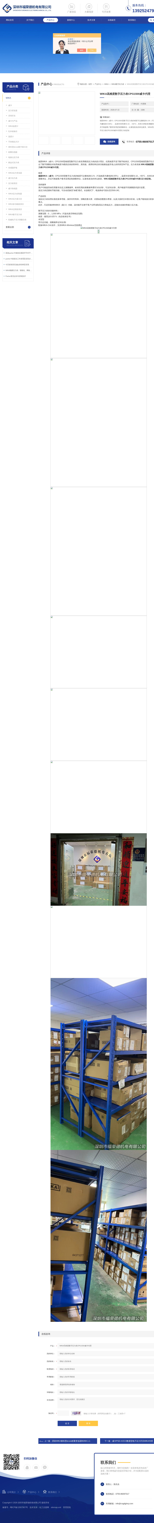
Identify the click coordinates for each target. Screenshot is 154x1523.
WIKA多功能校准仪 (16, 204)
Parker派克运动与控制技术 (16, 276)
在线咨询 (111, 142)
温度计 (11, 136)
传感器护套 (12, 168)
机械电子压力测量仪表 (17, 220)
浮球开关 (12, 116)
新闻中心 (71, 20)
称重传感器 (12, 152)
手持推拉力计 (13, 142)
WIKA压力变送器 (15, 173)
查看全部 (10, 227)
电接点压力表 (13, 157)
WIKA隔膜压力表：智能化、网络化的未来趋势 (19, 270)
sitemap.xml (56, 1507)
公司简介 (11, 1492)
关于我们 (30, 20)
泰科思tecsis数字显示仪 (17, 147)
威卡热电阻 (12, 188)
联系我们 (132, 20)
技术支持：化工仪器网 (39, 1507)
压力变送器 (12, 110)
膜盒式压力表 (13, 162)
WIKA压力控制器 (15, 194)
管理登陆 (67, 1507)
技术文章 (91, 20)
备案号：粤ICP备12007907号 (15, 1507)
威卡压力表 (12, 178)
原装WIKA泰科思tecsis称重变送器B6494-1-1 (71, 1441)
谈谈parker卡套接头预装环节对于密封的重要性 (19, 253)
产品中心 (50, 20)
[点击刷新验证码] (76, 1413)
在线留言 (112, 20)
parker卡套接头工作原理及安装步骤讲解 (19, 259)
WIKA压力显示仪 (15, 199)
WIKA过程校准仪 (15, 209)
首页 (90, 84)
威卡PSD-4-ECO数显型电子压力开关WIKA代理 (132, 1441)
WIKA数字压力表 (15, 214)
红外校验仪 (12, 131)
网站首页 (10, 20)
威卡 (10, 105)
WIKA (8, 98)
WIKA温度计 (13, 126)
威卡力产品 (12, 121)
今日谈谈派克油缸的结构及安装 (17, 265)
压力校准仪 (12, 183)
